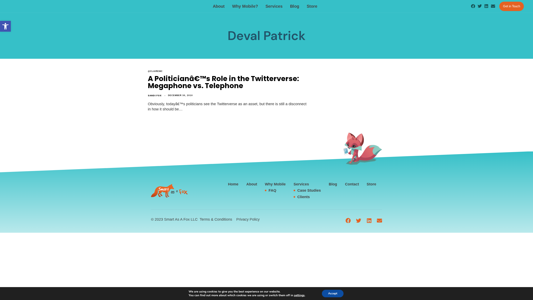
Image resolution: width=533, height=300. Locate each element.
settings (299, 295)
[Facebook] (473, 6)
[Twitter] (480, 6)
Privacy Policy (248, 219)
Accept (332, 293)
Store (312, 6)
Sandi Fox (155, 95)
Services (274, 6)
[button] (5, 26)
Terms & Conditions (216, 219)
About (219, 6)
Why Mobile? (245, 6)
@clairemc (155, 71)
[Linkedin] (486, 6)
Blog (294, 6)
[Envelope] (493, 6)
